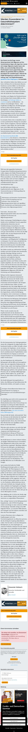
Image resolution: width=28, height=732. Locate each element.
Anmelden (11, 3)
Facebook (4, 30)
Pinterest (13, 30)
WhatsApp (21, 30)
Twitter (2, 30)
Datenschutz (20, 728)
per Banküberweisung (14, 163)
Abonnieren (4, 682)
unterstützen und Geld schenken (14, 161)
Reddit (7, 30)
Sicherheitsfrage (5, 674)
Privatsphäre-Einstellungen (14, 724)
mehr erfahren (14, 664)
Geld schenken (14, 659)
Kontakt (7, 728)
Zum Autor (12, 594)
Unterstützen (4, 3)
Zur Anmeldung (6, 644)
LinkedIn (15, 30)
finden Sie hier (14, 679)
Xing (18, 30)
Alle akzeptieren (14, 718)
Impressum (13, 728)
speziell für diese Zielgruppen (9, 79)
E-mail (23, 30)
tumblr (10, 30)
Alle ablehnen (14, 721)
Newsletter (17, 3)
